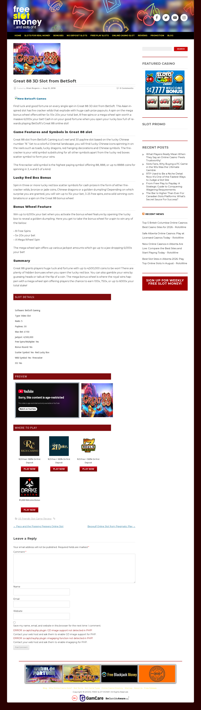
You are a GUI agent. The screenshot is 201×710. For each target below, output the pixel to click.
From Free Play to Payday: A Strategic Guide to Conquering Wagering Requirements (164, 186)
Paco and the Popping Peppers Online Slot (38, 526)
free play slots (99, 35)
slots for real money (37, 35)
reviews (142, 35)
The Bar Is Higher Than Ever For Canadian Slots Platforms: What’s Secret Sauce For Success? (165, 196)
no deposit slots (77, 35)
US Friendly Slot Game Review (35, 518)
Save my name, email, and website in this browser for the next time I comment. (57, 625)
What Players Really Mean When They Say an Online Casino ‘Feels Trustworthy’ (165, 157)
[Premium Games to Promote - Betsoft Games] (30, 98)
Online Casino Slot (123, 35)
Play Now (29, 469)
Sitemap (128, 688)
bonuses (58, 35)
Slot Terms (78, 688)
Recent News (154, 214)
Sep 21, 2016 (49, 88)
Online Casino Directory (112, 688)
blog (170, 35)
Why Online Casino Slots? (60, 688)
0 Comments (126, 88)
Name (16, 586)
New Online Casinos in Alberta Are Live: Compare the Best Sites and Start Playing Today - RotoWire (162, 248)
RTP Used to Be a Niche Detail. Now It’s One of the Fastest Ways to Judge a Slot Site (165, 176)
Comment (19, 551)
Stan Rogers (33, 88)
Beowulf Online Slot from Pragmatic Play (111, 526)
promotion (157, 35)
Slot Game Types (92, 688)
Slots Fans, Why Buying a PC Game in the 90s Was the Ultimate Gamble (167, 167)
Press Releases (150, 688)
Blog (45, 688)
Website (17, 611)
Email (16, 599)
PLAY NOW (59, 469)
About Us (138, 688)
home (18, 35)
